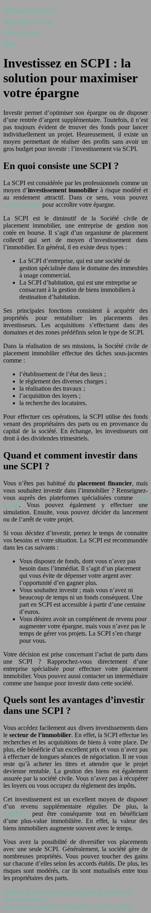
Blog (9, 43)
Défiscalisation (22, 32)
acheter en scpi (22, 204)
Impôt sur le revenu (27, 21)
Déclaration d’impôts (29, 9)
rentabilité (15, 813)
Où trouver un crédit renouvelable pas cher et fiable (68, 906)
